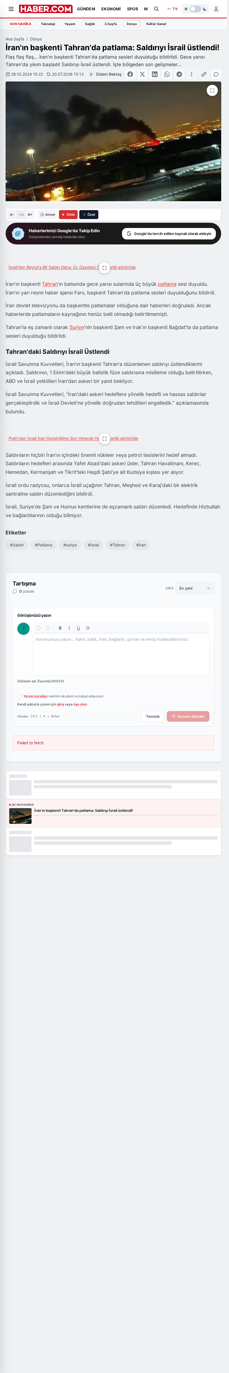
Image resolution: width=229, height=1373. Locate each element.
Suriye (77, 327)
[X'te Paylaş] (142, 74)
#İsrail (93, 545)
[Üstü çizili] (88, 628)
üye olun (80, 704)
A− (12, 215)
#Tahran (117, 545)
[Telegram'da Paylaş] (179, 74)
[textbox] (121, 654)
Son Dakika (20, 24)
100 (21, 214)
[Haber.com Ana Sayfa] (46, 8)
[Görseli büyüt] (104, 267)
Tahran (50, 284)
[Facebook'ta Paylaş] (130, 74)
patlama (167, 284)
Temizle (153, 716)
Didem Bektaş (108, 74)
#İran (141, 545)
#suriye (70, 545)
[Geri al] (39, 628)
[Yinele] (48, 628)
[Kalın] (60, 628)
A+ (30, 214)
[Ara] (156, 9)
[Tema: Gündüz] (195, 9)
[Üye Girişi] (216, 9)
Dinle (71, 214)
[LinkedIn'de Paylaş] (155, 74)
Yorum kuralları (35, 696)
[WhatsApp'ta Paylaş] (167, 74)
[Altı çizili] (79, 628)
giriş (60, 704)
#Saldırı (17, 545)
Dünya (36, 39)
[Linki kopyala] (204, 74)
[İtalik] (69, 628)
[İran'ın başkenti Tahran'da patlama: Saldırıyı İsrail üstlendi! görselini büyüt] (212, 90)
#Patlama (43, 545)
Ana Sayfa (15, 39)
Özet (91, 214)
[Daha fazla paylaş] (192, 74)
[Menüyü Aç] (11, 9)
